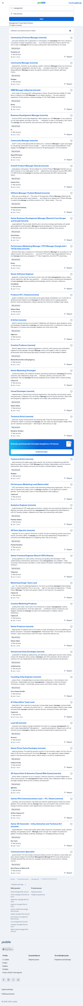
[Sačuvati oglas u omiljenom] (71, 38)
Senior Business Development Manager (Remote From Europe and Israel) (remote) (38, 219)
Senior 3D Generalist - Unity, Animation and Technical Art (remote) (36, 825)
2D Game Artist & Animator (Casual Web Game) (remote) (36, 773)
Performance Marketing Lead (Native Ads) (29, 484)
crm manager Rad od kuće (19, 922)
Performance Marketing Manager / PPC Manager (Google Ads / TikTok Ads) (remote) (39, 247)
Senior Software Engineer (22, 274)
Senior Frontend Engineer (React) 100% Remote (32, 556)
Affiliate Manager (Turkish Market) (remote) (30, 193)
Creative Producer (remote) (23, 345)
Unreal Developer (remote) (22, 391)
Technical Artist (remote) (22, 416)
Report (69, 57)
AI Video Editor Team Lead (22, 702)
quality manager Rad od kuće (20, 914)
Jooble (14, 1002)
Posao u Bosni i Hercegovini (12, 972)
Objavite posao (33, 960)
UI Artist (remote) (18, 320)
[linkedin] (18, 980)
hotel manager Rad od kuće (20, 892)
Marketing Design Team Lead (24, 583)
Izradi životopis (41, 452)
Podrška (5, 969)
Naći (41, 19)
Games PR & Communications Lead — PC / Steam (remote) (37, 799)
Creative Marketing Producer (24, 604)
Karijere (5, 966)
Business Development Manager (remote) (29, 115)
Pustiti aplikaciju (75, 3)
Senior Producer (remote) (22, 626)
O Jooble (5, 960)
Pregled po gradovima (38, 894)
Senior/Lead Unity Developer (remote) (27, 652)
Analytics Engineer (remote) (23, 505)
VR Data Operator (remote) (23, 530)
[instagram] (8, 980)
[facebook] (4, 980)
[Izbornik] (3, 3)
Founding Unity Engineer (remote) (26, 677)
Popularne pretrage (17, 884)
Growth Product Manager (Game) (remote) (30, 166)
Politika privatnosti (8, 994)
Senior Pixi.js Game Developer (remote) (28, 748)
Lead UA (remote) (18, 723)
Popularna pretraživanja (63, 960)
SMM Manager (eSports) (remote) (25, 90)
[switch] (70, 31)
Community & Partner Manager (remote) (29, 38)
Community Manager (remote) (24, 63)
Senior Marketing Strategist (23, 370)
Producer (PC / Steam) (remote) (25, 295)
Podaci (4, 963)
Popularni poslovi (36, 892)
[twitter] (13, 980)
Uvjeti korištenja (7, 989)
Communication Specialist (23, 852)
